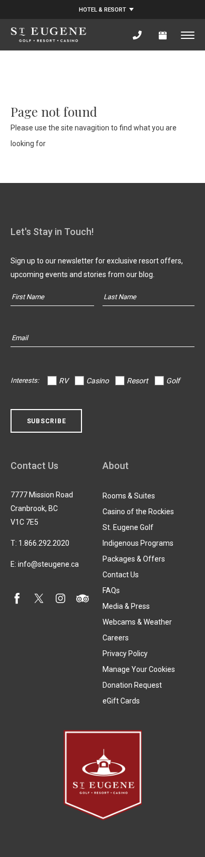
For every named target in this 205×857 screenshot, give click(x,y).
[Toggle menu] (187, 34)
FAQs (111, 590)
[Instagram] (60, 601)
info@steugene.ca (48, 564)
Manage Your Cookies (138, 669)
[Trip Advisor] (82, 601)
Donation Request (132, 685)
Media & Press (126, 606)
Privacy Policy (125, 653)
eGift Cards (121, 701)
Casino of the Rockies (138, 511)
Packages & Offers (133, 559)
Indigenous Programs (137, 543)
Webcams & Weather (137, 622)
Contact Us (120, 574)
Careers (115, 638)
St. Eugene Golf (127, 527)
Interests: (25, 380)
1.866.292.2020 (43, 543)
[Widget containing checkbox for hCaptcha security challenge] (90, 429)
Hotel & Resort (102, 9)
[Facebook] (17, 601)
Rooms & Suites (128, 496)
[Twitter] (39, 601)
